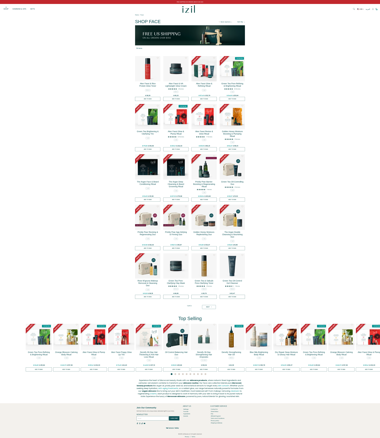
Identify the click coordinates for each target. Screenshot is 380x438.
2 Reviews (181, 89)
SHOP (6, 9)
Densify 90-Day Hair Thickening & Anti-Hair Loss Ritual (149, 354)
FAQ (212, 414)
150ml (232, 289)
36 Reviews (237, 89)
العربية (368, 9)
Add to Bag (148, 99)
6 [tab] (190, 374)
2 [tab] (175, 374)
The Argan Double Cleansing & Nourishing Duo (232, 234)
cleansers (235, 391)
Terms (193, 437)
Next (208, 307)
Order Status (214, 411)
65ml (176, 92)
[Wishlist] (158, 57)
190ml (148, 90)
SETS (32, 9)
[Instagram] (140, 423)
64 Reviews (181, 137)
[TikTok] (142, 423)
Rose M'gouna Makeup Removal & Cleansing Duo (148, 283)
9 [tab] (202, 374)
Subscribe (174, 418)
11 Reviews (209, 137)
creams (153, 393)
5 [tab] (187, 374)
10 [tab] (205, 374)
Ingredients (186, 414)
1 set (204, 90)
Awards (185, 416)
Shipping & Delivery (216, 423)
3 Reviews (237, 187)
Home (137, 15)
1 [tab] (171, 374)
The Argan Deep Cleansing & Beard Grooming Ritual (176, 184)
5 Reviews (237, 139)
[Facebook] (138, 423)
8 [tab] (198, 374)
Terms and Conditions (217, 418)
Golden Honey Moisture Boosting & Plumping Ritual (232, 133)
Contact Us (214, 409)
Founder (185, 411)
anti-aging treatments (168, 388)
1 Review (209, 189)
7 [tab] (194, 374)
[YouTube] (145, 423)
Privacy (187, 437)
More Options (225, 22)
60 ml (176, 289)
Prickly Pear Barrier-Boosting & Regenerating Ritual (204, 184)
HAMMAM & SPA (19, 9)
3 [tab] (179, 374)
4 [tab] (183, 374)
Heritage (185, 409)
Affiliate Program (216, 416)
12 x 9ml (204, 360)
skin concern (223, 385)
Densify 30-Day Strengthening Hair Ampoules (204, 354)
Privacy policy (215, 420)
